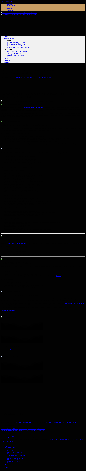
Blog (6, 59)
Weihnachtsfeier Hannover (17, 53)
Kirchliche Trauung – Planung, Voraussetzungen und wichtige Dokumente (23, 429)
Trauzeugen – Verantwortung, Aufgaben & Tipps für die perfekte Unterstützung (24, 430)
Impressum (53, 440)
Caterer (58, 276)
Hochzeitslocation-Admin (43, 77)
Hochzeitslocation (11, 38)
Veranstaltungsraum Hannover (18, 48)
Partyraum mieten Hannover (17, 46)
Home (6, 37)
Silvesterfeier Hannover (15, 57)
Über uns (7, 60)
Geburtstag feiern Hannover (17, 51)
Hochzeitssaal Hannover (16, 42)
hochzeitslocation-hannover (7, 65)
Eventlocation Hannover (16, 44)
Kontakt (7, 62)
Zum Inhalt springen (7, 1)
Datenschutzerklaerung (66, 440)
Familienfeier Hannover (15, 55)
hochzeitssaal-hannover (69, 422)
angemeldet (10, 437)
